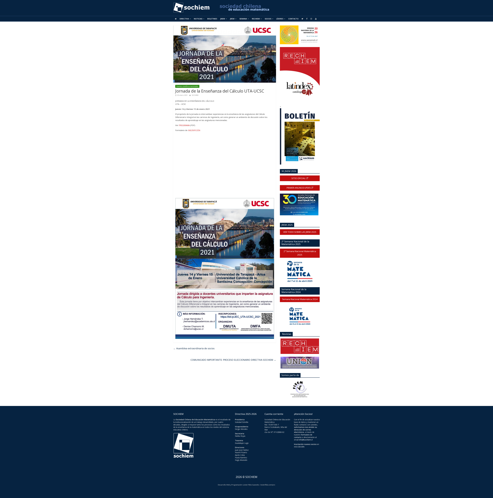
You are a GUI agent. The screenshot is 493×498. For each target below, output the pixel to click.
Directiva (184, 18)
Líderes (279, 18)
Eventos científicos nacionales (187, 86)
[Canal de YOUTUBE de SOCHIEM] (316, 18)
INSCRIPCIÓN (194, 130)
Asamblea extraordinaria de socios (194, 348)
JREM (232, 18)
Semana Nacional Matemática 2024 (299, 299)
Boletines (212, 18)
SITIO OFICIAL (298, 178)
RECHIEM (256, 18)
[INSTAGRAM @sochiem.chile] (311, 18)
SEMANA (243, 18)
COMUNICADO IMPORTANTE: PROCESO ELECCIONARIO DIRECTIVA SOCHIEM (233, 359)
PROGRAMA (184, 125)
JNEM (222, 18)
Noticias (198, 18)
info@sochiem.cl (306, 439)
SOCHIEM (195, 95)
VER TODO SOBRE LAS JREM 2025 (299, 231)
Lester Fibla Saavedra (251, 485)
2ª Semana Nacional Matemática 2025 (300, 253)
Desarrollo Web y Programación (230, 485)
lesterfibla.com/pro (267, 485)
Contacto (293, 18)
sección (301, 446)
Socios (268, 18)
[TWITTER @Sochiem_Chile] (302, 18)
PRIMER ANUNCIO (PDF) (299, 187)
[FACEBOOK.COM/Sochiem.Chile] (307, 18)
